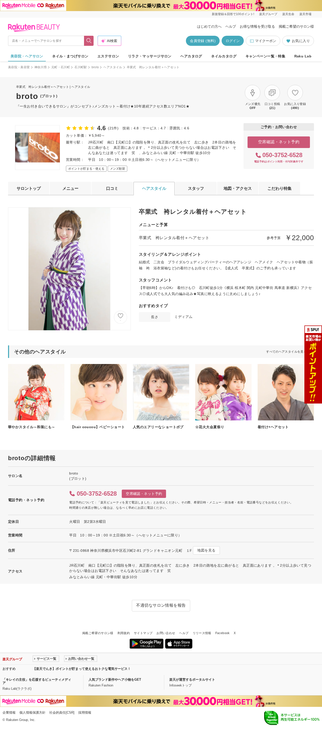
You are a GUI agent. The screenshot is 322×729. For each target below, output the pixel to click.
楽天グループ (268, 14)
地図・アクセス (238, 188)
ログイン (233, 41)
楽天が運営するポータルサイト (192, 679)
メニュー (70, 188)
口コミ (112, 188)
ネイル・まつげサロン (70, 56)
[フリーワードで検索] (89, 41)
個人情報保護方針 (32, 712)
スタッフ (196, 188)
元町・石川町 (60, 67)
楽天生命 (288, 14)
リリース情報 (202, 633)
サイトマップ (143, 633)
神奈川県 (40, 67)
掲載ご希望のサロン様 (296, 26)
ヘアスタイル (112, 67)
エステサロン (108, 56)
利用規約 (123, 633)
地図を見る (206, 550)
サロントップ (29, 188)
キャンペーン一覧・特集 (266, 56)
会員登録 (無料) (203, 41)
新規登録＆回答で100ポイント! (233, 14)
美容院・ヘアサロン (27, 56)
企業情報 (9, 712)
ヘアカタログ (191, 56)
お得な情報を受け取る (257, 26)
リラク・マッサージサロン (150, 56)
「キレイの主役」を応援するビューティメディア (37, 681)
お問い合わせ (165, 633)
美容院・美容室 (19, 67)
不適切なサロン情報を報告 (161, 605)
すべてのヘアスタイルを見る (286, 351)
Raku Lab (302, 56)
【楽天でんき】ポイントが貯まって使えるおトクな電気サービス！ (82, 669)
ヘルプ (230, 26)
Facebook (222, 633)
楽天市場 (305, 14)
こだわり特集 (279, 188)
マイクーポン (265, 41)
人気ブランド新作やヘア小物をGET (115, 679)
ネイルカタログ (223, 56)
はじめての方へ (209, 26)
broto (95, 67)
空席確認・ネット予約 (279, 142)
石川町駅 (80, 67)
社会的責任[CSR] (61, 712)
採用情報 (84, 712)
